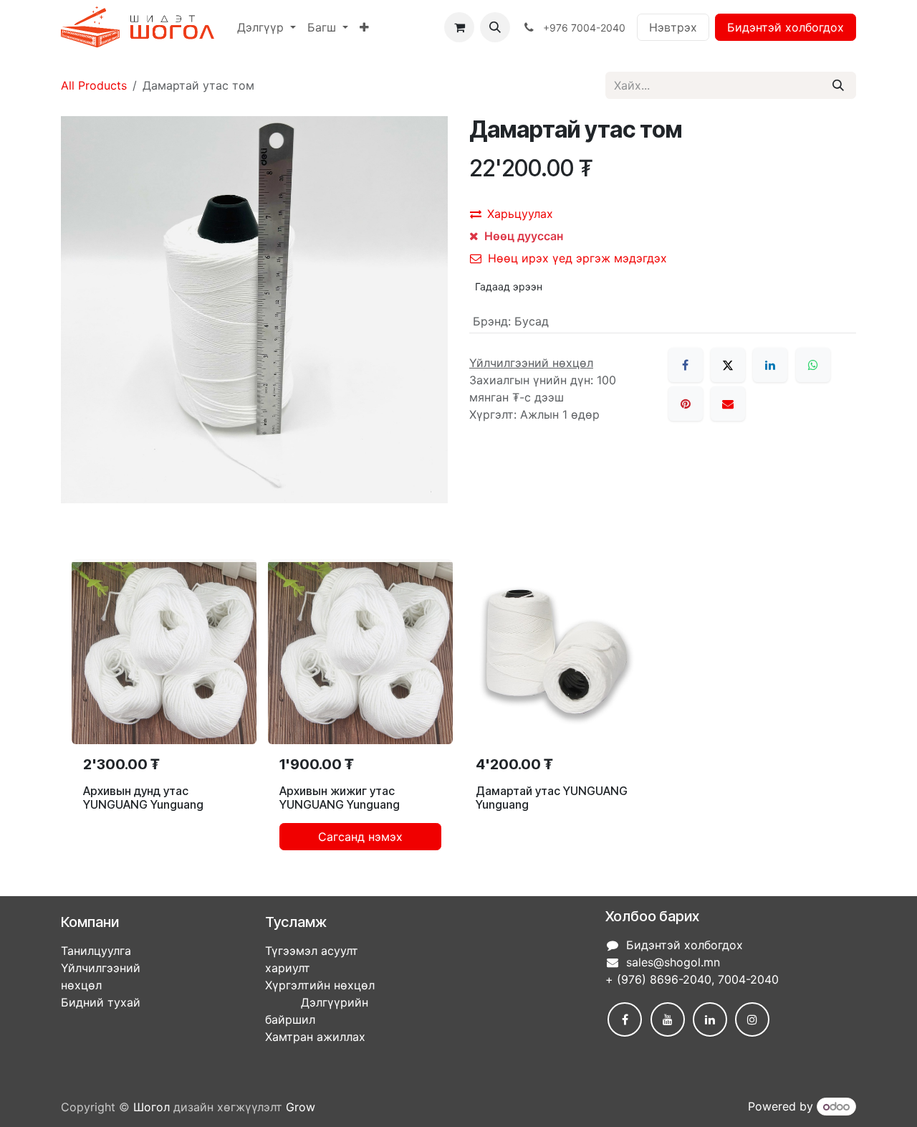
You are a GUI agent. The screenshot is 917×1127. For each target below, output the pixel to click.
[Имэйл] (728, 403)
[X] (728, 365)
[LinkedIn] (770, 365)
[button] (495, 27)
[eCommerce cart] (459, 27)
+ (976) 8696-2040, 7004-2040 (692, 979)
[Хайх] (838, 85)
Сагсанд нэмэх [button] (360, 836)
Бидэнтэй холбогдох (785, 27)
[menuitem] (266, 27)
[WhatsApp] (813, 365)
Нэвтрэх (673, 27)
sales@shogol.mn (673, 962)
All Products (94, 85)
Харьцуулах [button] (520, 213)
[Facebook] (685, 365)
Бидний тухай (100, 1002)
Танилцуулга (96, 950)
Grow (300, 1107)
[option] (458, 710)
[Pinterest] (685, 403)
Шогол (151, 1107)
